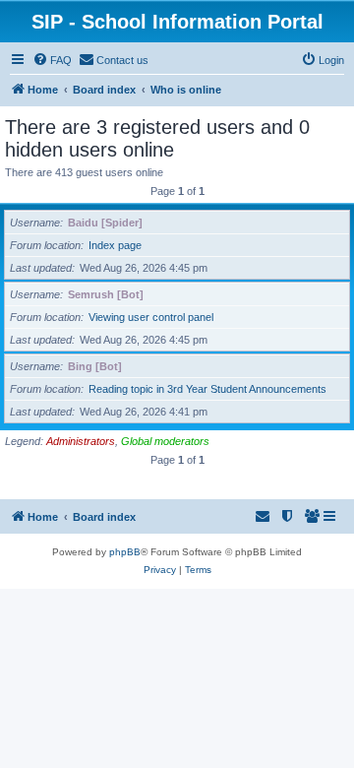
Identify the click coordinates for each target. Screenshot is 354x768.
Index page (115, 245)
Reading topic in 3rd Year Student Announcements (207, 389)
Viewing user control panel (150, 317)
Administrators (80, 441)
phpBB (125, 551)
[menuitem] (52, 60)
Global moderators (165, 441)
